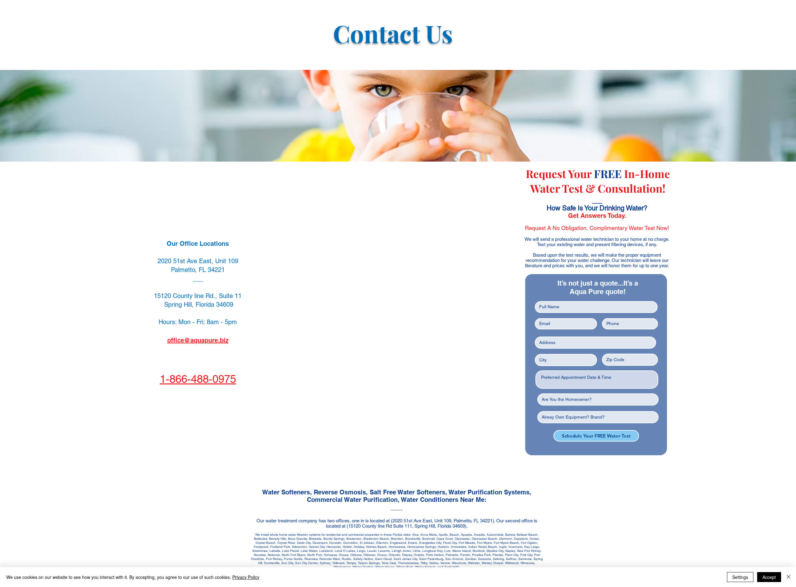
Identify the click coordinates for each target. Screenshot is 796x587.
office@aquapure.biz (198, 340)
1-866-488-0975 (198, 379)
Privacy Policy (245, 577)
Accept (769, 577)
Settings (740, 577)
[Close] (788, 577)
